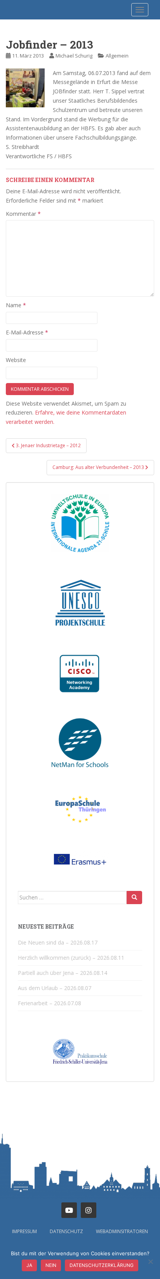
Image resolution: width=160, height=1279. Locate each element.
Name (16, 305)
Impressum (24, 1231)
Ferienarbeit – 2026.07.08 (49, 1003)
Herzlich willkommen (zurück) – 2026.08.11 (71, 957)
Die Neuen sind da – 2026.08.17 (57, 942)
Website (16, 360)
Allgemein (117, 55)
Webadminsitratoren (122, 1231)
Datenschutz (66, 1231)
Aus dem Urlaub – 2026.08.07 (54, 988)
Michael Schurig (74, 55)
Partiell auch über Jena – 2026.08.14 (62, 972)
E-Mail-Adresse (27, 332)
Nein (50, 1265)
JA (29, 1265)
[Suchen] (134, 897)
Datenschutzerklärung (102, 1265)
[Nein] (150, 1261)
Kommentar (23, 213)
